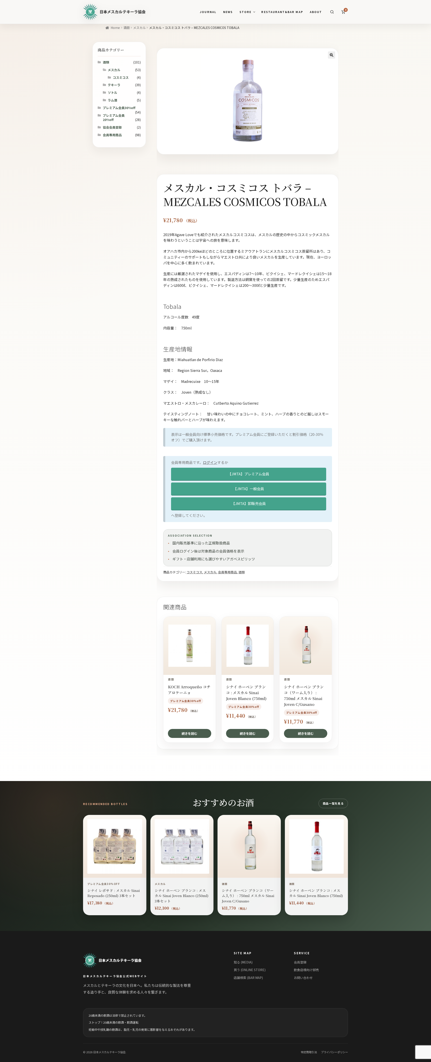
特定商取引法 (309, 1052)
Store (245, 12)
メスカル (139, 27)
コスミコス (194, 572)
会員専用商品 (227, 572)
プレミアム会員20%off (114, 117)
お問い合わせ (303, 977)
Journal (208, 12)
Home (115, 27)
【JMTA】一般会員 (248, 488)
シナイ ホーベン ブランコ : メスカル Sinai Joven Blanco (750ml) (316, 893)
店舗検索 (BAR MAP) (248, 977)
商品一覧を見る (333, 803)
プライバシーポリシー (334, 1052)
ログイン (210, 462)
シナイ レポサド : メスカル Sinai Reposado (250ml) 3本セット (113, 893)
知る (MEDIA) (243, 962)
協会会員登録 (112, 127)
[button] (331, 55)
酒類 (126, 27)
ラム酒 (112, 100)
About (316, 12)
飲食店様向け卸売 (306, 970)
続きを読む (189, 733)
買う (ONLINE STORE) (250, 970)
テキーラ (114, 85)
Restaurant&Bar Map (282, 12)
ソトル (112, 92)
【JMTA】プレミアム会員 (248, 473)
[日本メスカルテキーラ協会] (117, 960)
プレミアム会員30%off (119, 107)
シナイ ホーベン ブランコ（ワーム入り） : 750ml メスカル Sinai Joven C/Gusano (248, 895)
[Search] (332, 12)
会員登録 (300, 962)
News (228, 12)
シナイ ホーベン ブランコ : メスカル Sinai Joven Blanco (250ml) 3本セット (182, 895)
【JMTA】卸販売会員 (248, 503)
